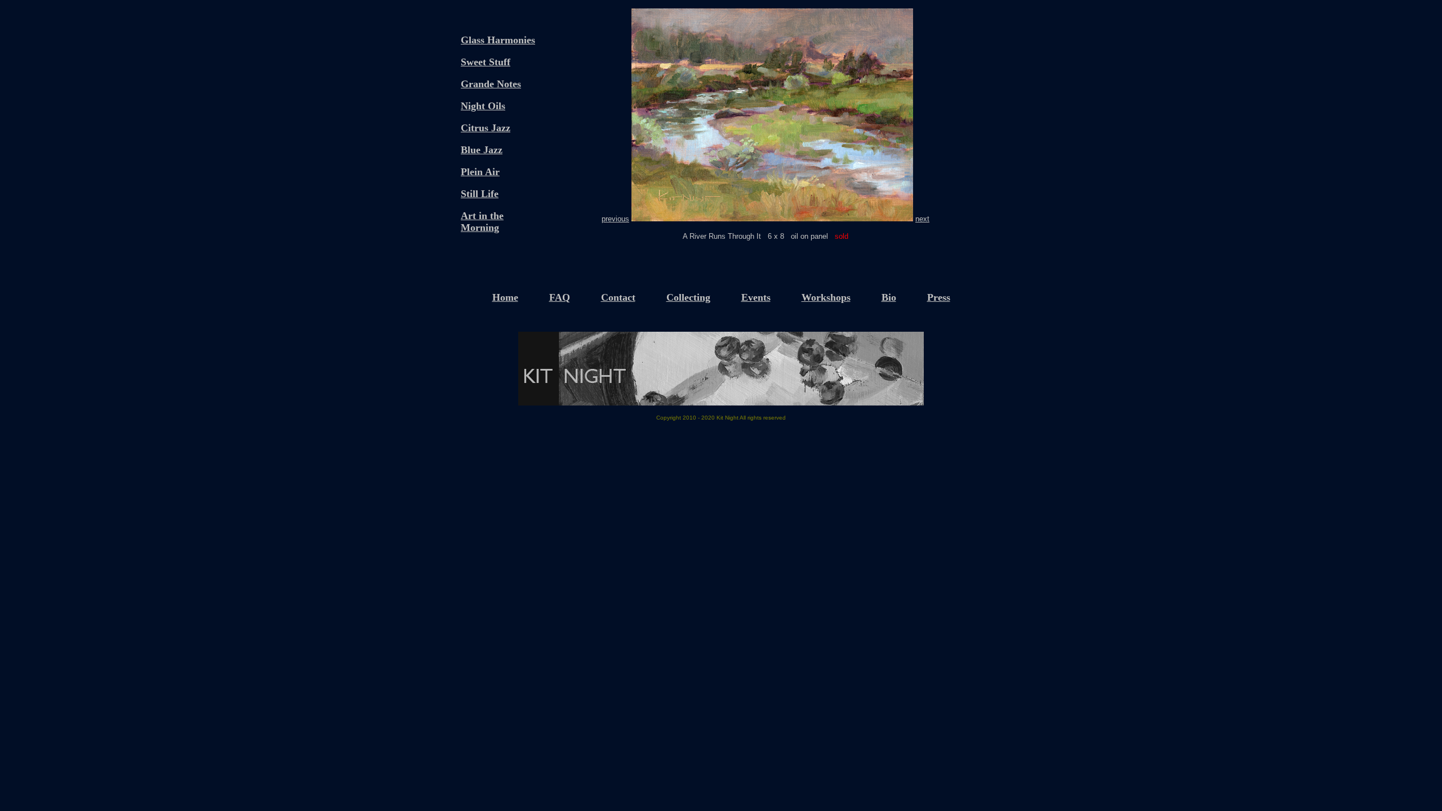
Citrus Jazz (485, 127)
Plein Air (480, 171)
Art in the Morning (482, 221)
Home (505, 297)
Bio (889, 297)
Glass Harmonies (498, 40)
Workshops (826, 297)
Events (756, 297)
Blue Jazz (481, 149)
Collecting (688, 297)
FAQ (559, 297)
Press (938, 297)
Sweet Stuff (485, 62)
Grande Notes (491, 84)
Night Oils (483, 106)
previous (615, 219)
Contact (618, 297)
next (922, 219)
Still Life (480, 193)
